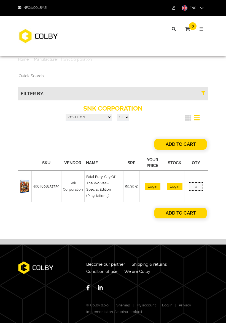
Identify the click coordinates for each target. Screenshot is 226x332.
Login (152, 186)
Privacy (185, 305)
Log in (167, 305)
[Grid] (188, 118)
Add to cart (181, 144)
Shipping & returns (149, 264)
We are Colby (137, 271)
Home (23, 59)
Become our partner (105, 264)
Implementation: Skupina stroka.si (114, 312)
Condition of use (101, 271)
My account (146, 305)
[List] (197, 118)
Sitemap (123, 305)
